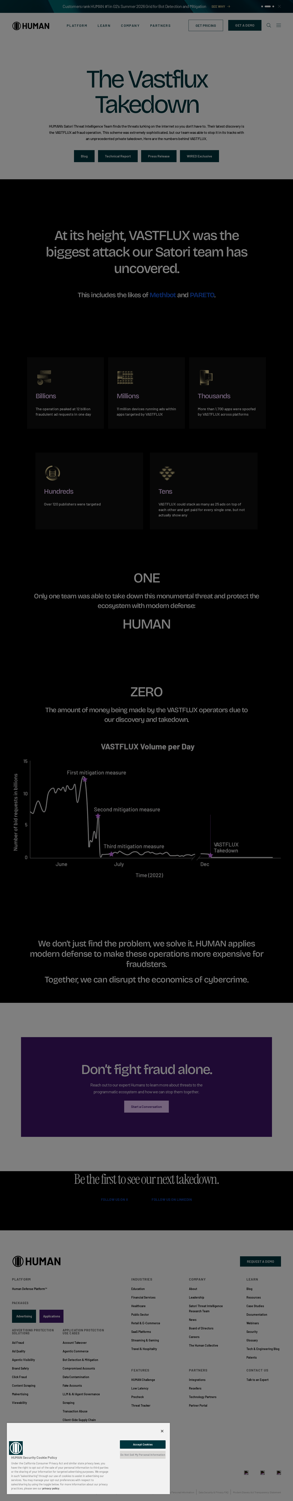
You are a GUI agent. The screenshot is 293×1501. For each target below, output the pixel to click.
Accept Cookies (143, 1444)
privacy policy (50, 1488)
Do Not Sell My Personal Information (142, 1454)
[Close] (162, 1431)
